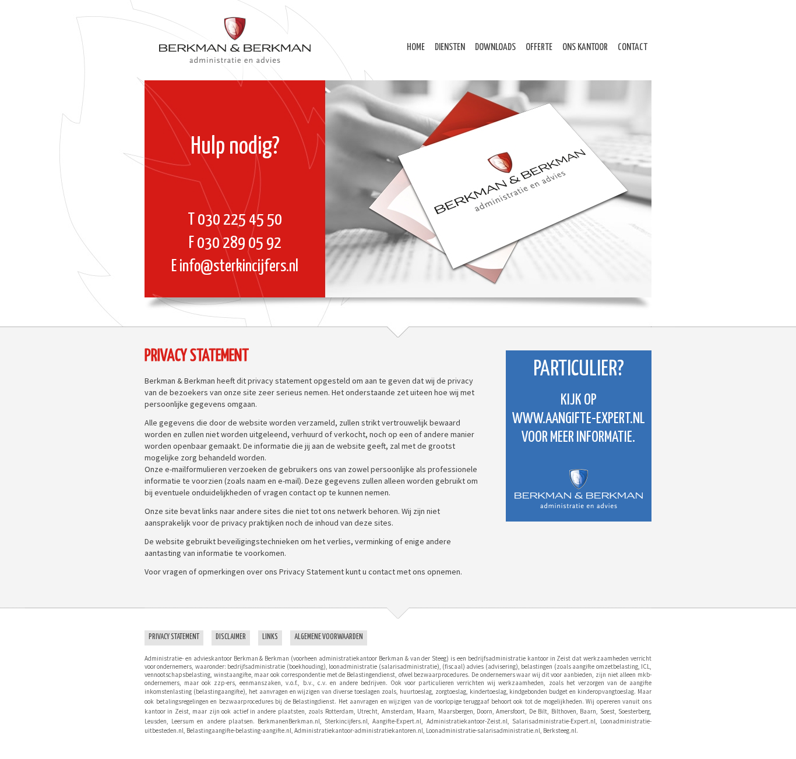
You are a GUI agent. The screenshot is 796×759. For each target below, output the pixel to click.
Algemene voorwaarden (328, 637)
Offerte (539, 47)
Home (416, 47)
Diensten (450, 47)
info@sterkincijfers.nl (238, 266)
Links (270, 637)
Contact (632, 47)
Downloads (495, 47)
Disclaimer (231, 637)
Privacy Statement (174, 637)
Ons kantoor (585, 47)
